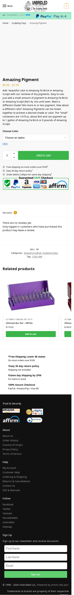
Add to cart (43, 155)
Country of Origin (13, 444)
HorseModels (10, 517)
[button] (66, 6)
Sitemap (7, 526)
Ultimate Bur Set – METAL (19, 323)
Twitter (7, 509)
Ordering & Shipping (15, 476)
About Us (8, 436)
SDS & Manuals (11, 490)
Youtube (7, 513)
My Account (9, 467)
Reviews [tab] (9, 212)
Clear (5, 143)
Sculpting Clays (19, 23)
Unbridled (8, 522)
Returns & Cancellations (16, 481)
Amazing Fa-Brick (32, 252)
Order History (10, 440)
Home (5, 23)
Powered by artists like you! (52, 584)
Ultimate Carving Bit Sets (19, 319)
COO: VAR (37, 256)
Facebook (8, 504)
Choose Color (10, 131)
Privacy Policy (10, 449)
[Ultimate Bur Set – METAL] (30, 295)
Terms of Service (12, 453)
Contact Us (9, 485)
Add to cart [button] (30, 334)
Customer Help (11, 472)
